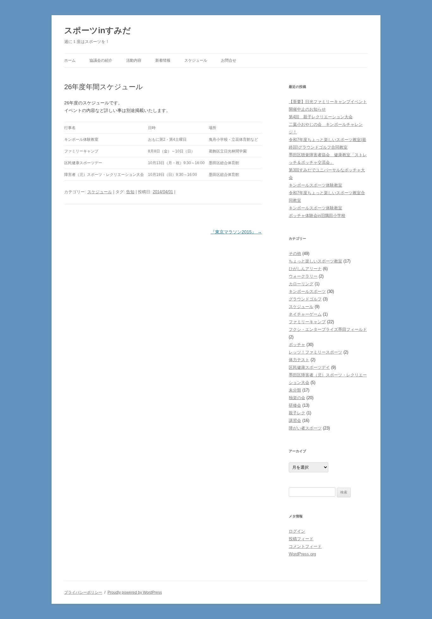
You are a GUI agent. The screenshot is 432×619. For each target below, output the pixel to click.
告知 (130, 191)
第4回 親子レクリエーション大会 (321, 117)
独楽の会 (297, 397)
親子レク (297, 413)
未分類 (295, 390)
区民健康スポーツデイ (309, 367)
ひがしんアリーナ (305, 268)
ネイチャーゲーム (305, 314)
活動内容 (133, 60)
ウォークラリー (303, 276)
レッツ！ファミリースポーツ (315, 352)
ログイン (297, 531)
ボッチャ (297, 344)
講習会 (295, 420)
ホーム (70, 60)
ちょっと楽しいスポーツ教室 (315, 261)
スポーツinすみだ (97, 30)
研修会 (295, 405)
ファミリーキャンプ (307, 321)
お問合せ (228, 60)
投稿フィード (301, 538)
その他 (295, 253)
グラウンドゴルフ (305, 299)
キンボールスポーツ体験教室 (315, 185)
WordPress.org (302, 554)
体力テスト (299, 359)
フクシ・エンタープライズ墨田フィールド (328, 329)
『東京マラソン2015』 (236, 231)
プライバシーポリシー (83, 592)
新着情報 (162, 60)
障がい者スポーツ (305, 428)
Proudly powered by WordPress (135, 592)
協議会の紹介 (100, 60)
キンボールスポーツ (307, 291)
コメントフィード (305, 546)
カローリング (301, 284)
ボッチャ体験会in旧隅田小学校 (317, 215)
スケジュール (195, 60)
